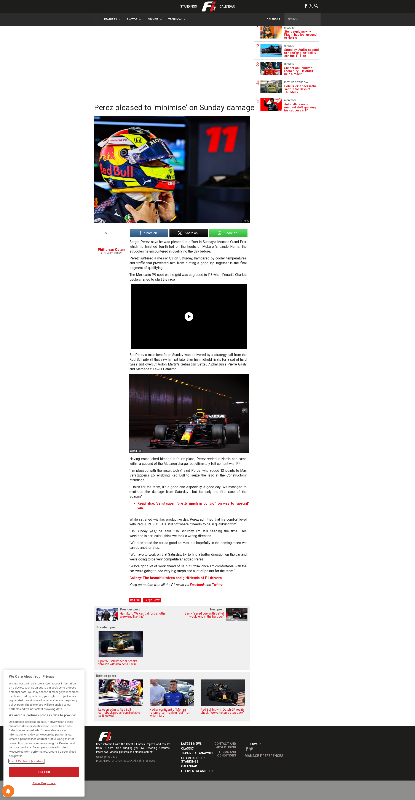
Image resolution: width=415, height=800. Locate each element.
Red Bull (135, 600)
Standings (188, 6)
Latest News (191, 743)
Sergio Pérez (152, 600)
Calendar (227, 6)
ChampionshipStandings (193, 759)
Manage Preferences (264, 756)
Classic (187, 748)
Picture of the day (296, 82)
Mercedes (290, 100)
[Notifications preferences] (8, 791)
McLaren (289, 27)
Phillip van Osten (111, 250)
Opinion (289, 46)
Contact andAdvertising (225, 745)
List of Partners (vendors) (27, 761)
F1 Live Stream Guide (197, 771)
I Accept (44, 771)
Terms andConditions (226, 753)
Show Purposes (44, 783)
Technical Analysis (197, 753)
